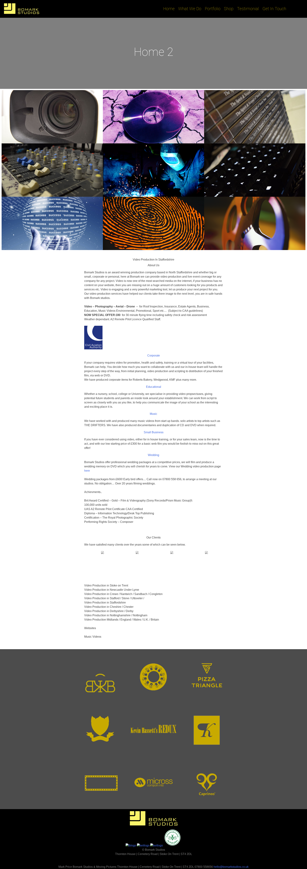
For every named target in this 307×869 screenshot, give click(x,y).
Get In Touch (274, 8)
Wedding (153, 455)
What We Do (189, 8)
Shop (228, 8)
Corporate (153, 355)
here (87, 470)
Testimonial (248, 8)
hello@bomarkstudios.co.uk (231, 866)
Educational (153, 386)
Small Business (153, 432)
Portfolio (212, 8)
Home (169, 8)
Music (153, 413)
